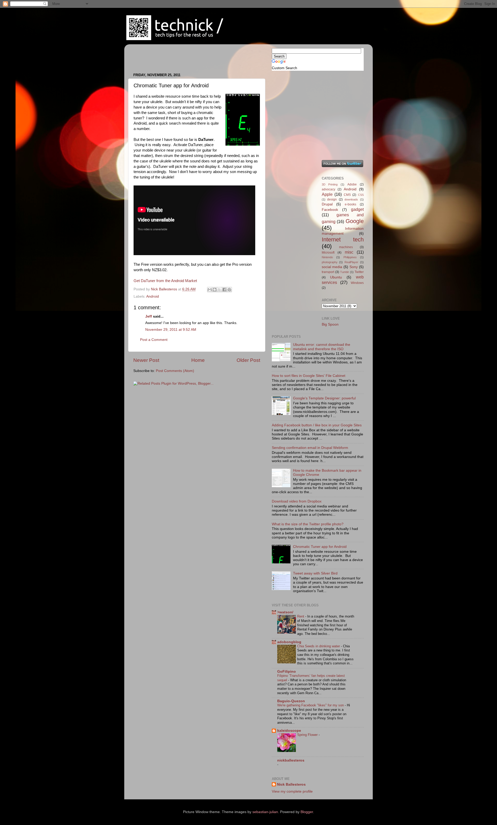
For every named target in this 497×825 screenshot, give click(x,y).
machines (346, 247)
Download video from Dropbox (296, 501)
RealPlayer (351, 262)
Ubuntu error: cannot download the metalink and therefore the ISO (321, 347)
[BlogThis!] (214, 289)
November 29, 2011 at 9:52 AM (170, 330)
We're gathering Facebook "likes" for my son (311, 705)
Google (355, 221)
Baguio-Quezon (291, 701)
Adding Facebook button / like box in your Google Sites (317, 425)
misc (349, 252)
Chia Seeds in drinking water (319, 646)
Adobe (352, 184)
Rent (301, 616)
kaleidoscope (289, 731)
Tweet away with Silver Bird (315, 573)
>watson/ (285, 612)
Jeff (148, 316)
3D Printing (330, 184)
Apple (327, 194)
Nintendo (327, 257)
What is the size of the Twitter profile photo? (307, 524)
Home (198, 360)
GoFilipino (286, 671)
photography (330, 262)
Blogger (307, 812)
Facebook (330, 210)
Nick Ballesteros (291, 784)
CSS (361, 194)
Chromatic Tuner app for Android (320, 547)
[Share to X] (219, 289)
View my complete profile (292, 791)
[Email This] (209, 289)
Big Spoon (330, 324)
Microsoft (328, 252)
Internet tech (343, 239)
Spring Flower (308, 735)
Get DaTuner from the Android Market (165, 281)
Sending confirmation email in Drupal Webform (310, 448)
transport (328, 272)
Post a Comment (153, 340)
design (332, 199)
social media (332, 267)
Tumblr (344, 272)
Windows (357, 283)
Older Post (248, 360)
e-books (350, 204)
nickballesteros (290, 760)
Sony (353, 267)
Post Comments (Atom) (175, 371)
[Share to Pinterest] (229, 289)
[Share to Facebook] (224, 289)
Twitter (359, 272)
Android (152, 296)
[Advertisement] (193, 56)
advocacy (328, 189)
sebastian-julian (265, 812)
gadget (357, 209)
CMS (347, 195)
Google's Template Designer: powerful (324, 398)
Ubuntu (336, 277)
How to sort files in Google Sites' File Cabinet (308, 376)
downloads (351, 199)
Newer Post (146, 360)
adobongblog (289, 642)
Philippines (350, 257)
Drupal (327, 204)
